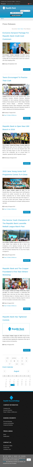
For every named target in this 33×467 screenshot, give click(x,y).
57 (9, 364)
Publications (6, 436)
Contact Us (18, 1)
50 (26, 358)
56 (26, 361)
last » (22, 364)
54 (17, 361)
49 (22, 358)
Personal (3, 3)
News (22, 28)
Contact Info (6, 447)
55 (22, 361)
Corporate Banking (8, 425)
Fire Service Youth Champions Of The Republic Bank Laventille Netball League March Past (16, 223)
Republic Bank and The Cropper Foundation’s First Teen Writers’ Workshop (16, 271)
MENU (2, 18)
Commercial (10, 3)
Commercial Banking (8, 423)
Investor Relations (7, 410)
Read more (26, 69)
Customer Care (7, 449)
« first (7, 358)
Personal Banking (7, 421)
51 (6, 361)
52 (11, 361)
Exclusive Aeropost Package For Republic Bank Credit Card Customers (16, 36)
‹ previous (14, 358)
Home (19, 28)
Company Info (4, 1)
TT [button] (30, 3)
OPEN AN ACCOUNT (17, 13)
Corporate (17, 3)
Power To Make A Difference (10, 115)
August (16, 371)
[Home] (9, 7)
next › (17, 364)
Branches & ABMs (11, 1)
